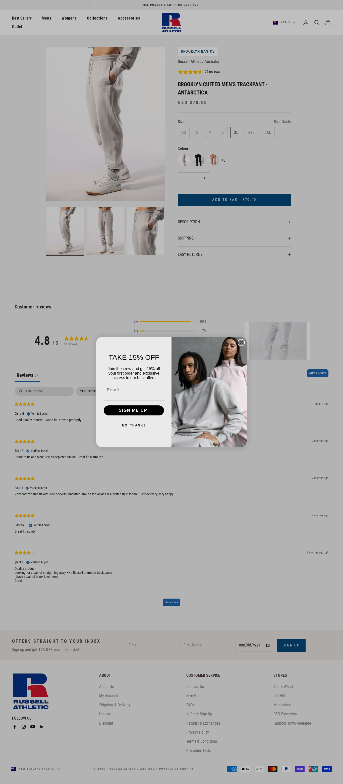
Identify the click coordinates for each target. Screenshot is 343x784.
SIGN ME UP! (134, 410)
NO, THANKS (134, 425)
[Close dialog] (241, 343)
